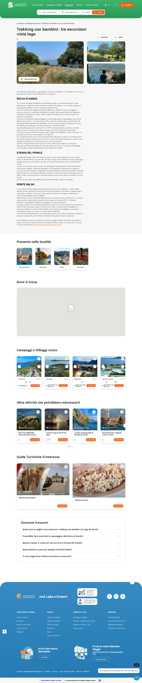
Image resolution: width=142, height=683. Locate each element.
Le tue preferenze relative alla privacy (80, 680)
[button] (71, 529)
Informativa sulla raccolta (51, 680)
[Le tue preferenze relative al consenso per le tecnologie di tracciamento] (4, 632)
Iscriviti (44, 657)
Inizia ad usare (101, 659)
